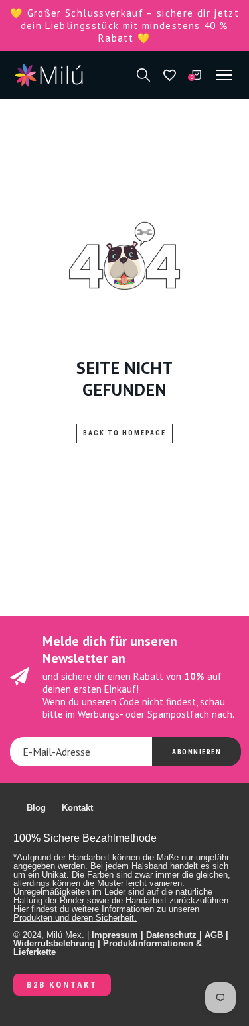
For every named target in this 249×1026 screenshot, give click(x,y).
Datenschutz (171, 935)
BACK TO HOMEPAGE (124, 433)
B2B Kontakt (62, 985)
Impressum (115, 935)
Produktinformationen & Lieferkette (107, 948)
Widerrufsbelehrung (54, 943)
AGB (214, 935)
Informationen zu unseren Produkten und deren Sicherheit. (106, 913)
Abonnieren (196, 752)
